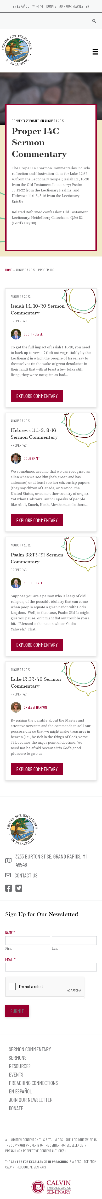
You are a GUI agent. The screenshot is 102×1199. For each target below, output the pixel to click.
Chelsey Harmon (35, 707)
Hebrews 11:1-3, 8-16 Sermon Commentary (34, 434)
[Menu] (95, 51)
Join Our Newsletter (74, 6)
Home (8, 270)
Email (10, 959)
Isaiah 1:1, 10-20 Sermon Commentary (38, 310)
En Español (21, 6)
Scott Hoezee (33, 334)
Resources (20, 1066)
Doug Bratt (31, 458)
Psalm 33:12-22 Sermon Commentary (37, 558)
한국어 (37, 6)
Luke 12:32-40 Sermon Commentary (36, 683)
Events (16, 1074)
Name (10, 932)
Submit (17, 1011)
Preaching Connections (33, 1082)
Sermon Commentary (30, 1049)
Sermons (17, 1057)
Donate (51, 6)
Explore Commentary (37, 396)
